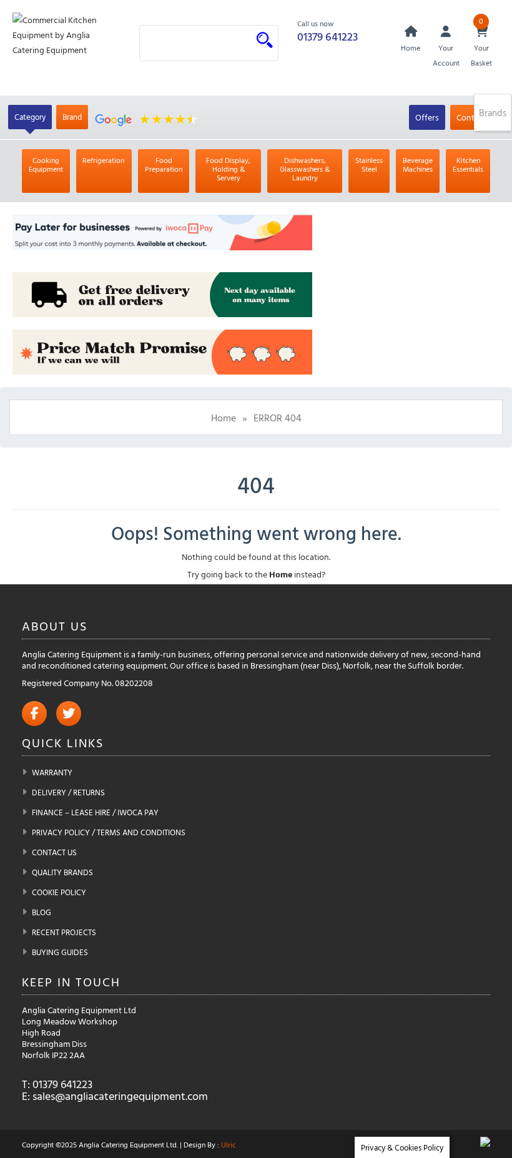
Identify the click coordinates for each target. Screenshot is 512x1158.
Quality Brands (62, 872)
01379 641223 (327, 36)
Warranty (52, 772)
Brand (72, 116)
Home (223, 417)
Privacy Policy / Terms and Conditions (108, 832)
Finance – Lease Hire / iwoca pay (95, 812)
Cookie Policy (59, 892)
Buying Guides (60, 952)
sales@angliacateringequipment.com (120, 1095)
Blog (41, 912)
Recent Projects (64, 932)
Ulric (228, 1144)
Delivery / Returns (68, 792)
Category (30, 116)
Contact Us (54, 852)
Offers (427, 117)
